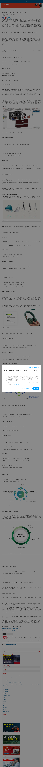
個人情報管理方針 (15, 384)
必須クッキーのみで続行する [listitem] (34, 367)
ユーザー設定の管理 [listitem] (25, 388)
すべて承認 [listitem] (36, 388)
